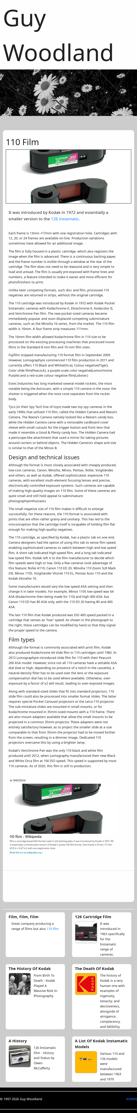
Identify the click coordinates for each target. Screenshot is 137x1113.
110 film (53, 929)
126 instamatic (65, 219)
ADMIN (131, 1099)
